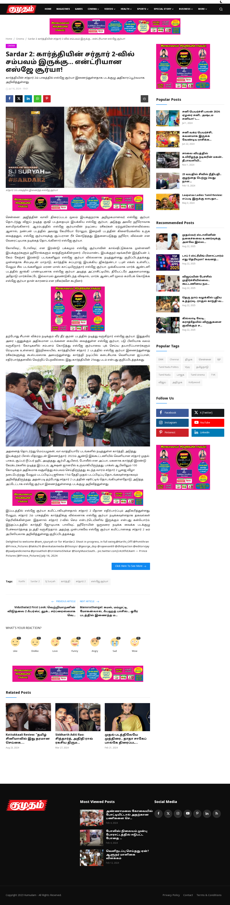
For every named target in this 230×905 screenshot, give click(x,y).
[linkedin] (207, 814)
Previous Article (65, 601)
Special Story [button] (162, 9)
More (201, 9)
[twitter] (168, 814)
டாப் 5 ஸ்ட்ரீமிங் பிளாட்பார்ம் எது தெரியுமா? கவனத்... (203, 257)
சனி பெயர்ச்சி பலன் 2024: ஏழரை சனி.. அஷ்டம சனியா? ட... (201, 115)
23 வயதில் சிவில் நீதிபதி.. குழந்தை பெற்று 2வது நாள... (201, 178)
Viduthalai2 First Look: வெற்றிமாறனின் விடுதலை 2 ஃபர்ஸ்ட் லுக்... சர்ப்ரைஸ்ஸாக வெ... (41, 611)
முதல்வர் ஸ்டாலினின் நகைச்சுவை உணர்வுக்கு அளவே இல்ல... (201, 239)
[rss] (217, 814)
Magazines (63, 9)
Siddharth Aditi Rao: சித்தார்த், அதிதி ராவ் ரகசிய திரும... (74, 739)
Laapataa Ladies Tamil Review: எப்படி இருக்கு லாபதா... (202, 197)
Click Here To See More (128, 566)
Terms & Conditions (209, 895)
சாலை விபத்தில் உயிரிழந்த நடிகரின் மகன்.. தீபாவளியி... (202, 157)
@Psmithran (141, 542)
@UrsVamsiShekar (59, 551)
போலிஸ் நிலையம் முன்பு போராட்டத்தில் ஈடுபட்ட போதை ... (126, 835)
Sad (115, 651)
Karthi (22, 581)
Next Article (87, 601)
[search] (221, 9)
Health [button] (125, 9)
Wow (134, 651)
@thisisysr (71, 546)
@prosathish (39, 551)
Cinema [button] (92, 9)
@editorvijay (141, 546)
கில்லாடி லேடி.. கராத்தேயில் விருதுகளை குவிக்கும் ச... (202, 322)
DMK (161, 359)
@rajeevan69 (105, 546)
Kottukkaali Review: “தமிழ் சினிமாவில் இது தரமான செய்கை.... (28, 739)
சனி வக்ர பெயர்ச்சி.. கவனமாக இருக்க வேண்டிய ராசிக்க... (197, 136)
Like (15, 651)
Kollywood (194, 382)
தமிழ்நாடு (202, 367)
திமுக (188, 359)
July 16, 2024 (49, 556)
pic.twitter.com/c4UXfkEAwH (116, 551)
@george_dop (88, 546)
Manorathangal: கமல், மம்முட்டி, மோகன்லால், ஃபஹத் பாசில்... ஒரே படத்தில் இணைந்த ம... (109, 611)
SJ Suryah (50, 581)
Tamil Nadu (164, 375)
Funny (75, 651)
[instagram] (178, 814)
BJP (219, 359)
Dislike (35, 651)
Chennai (174, 359)
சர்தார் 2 (81, 581)
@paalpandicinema (18, 551)
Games (79, 9)
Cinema (20, 39)
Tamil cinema (198, 375)
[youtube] (187, 814)
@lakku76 (35, 546)
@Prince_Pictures (17, 546)
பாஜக (180, 375)
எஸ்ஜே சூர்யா (99, 581)
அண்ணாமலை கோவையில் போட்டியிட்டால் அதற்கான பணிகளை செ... (129, 815)
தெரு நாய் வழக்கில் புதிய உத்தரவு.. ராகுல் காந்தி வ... (202, 299)
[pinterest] (197, 814)
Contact (188, 895)
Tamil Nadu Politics (168, 367)
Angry (95, 651)
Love (55, 651)
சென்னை (205, 359)
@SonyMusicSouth (83, 551)
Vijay (187, 367)
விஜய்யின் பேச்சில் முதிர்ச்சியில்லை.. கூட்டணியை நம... (197, 280)
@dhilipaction (123, 546)
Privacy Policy (171, 895)
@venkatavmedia (53, 546)
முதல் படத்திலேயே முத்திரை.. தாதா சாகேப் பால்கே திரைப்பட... (125, 739)
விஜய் (162, 382)
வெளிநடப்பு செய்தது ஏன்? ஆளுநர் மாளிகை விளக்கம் (127, 855)
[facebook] (158, 814)
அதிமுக (177, 382)
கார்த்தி (65, 581)
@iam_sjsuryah (44, 542)
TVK (213, 375)
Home (48, 9)
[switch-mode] (221, 2)
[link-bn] (115, 26)
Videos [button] (108, 9)
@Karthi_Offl (124, 542)
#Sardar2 (69, 542)
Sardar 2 (35, 581)
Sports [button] (141, 9)
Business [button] (184, 9)
